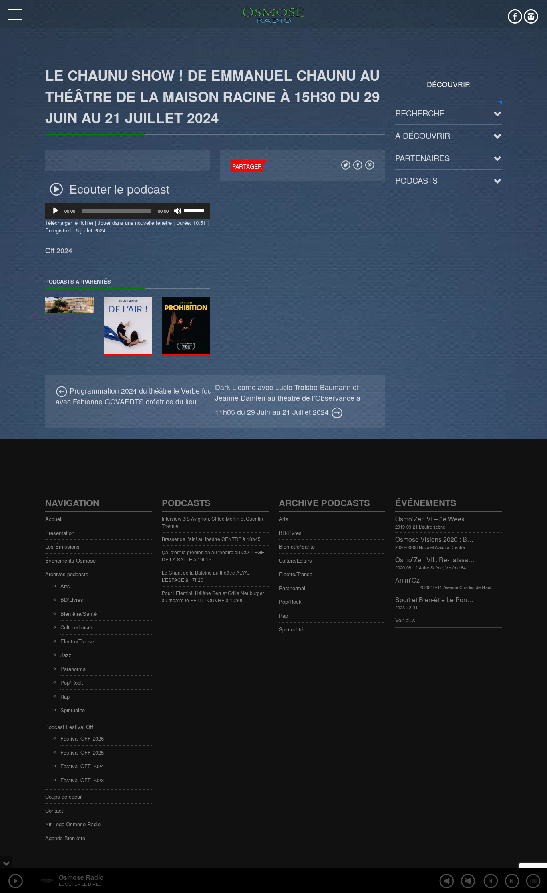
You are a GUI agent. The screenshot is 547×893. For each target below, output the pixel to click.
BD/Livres (71, 599)
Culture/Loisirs (77, 627)
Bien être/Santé (78, 613)
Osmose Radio (81, 877)
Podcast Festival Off (69, 727)
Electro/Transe (77, 641)
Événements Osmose (70, 560)
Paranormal (73, 669)
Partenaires (422, 158)
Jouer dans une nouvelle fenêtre (135, 222)
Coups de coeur (63, 796)
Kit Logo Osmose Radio (73, 824)
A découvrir (422, 135)
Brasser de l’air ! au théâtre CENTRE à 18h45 (211, 538)
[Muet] (177, 211)
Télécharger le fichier (69, 222)
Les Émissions (62, 546)
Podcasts (416, 180)
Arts (65, 586)
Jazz (66, 655)
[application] (127, 211)
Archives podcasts (66, 574)
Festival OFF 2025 (82, 752)
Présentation (59, 533)
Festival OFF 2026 (82, 738)
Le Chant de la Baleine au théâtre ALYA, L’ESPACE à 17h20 (205, 576)
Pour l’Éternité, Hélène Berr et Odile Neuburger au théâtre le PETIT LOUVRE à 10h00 (213, 596)
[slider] (195, 210)
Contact (54, 810)
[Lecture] (56, 211)
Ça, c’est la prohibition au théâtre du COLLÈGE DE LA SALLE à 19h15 (213, 556)
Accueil (53, 519)
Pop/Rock (71, 682)
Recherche (419, 113)
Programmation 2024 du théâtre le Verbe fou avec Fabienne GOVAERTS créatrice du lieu (134, 396)
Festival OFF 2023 (82, 780)
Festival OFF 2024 (82, 766)
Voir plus (405, 620)
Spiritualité (72, 710)
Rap (65, 696)
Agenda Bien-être (65, 838)
